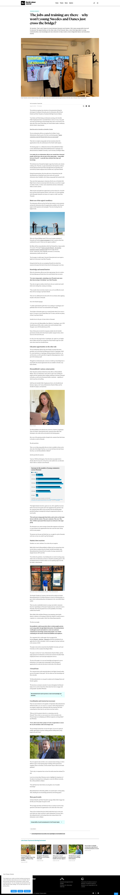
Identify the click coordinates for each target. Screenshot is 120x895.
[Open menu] (97, 3)
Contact (37, 893)
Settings (14, 891)
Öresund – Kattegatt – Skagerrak (41, 639)
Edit (116, 893)
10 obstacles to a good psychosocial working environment (74, 857)
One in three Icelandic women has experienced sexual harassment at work (92, 847)
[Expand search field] (94, 3)
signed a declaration (45, 240)
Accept (20, 891)
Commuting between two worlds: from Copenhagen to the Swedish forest (48, 833)
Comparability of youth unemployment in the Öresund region (45, 822)
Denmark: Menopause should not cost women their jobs (43, 857)
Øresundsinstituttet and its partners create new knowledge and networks (46, 694)
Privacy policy (43, 893)
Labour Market (33, 828)
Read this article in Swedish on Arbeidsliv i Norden (41, 129)
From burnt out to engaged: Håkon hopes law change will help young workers (28, 858)
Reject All (27, 891)
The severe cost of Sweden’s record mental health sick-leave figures (59, 857)
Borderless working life (34, 11)
